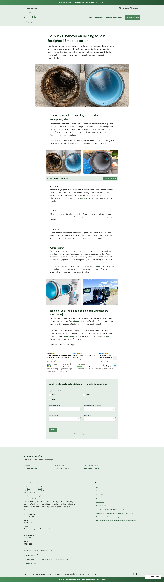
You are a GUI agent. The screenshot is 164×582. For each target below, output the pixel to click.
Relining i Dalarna (46, 559)
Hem (90, 17)
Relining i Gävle (30, 559)
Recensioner (108, 17)
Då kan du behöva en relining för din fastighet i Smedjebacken (116, 520)
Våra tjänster (98, 17)
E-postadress (88, 415)
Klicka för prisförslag (110, 178)
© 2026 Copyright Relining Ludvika (34, 574)
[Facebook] (136, 574)
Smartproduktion (92, 574)
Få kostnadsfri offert (133, 17)
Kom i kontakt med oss (91, 468)
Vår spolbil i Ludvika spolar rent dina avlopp (110, 509)
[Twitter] (139, 574)
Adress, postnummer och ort (92, 405)
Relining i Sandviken (64, 559)
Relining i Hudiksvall (31, 563)
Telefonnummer (53, 415)
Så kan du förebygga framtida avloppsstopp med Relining (114, 513)
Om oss (98, 491)
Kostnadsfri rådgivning (103, 505)
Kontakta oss (117, 17)
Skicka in (53, 429)
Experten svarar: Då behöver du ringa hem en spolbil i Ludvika (115, 517)
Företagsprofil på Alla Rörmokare (73, 574)
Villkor (50, 574)
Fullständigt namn (54, 405)
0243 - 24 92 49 (29, 538)
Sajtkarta (57, 574)
